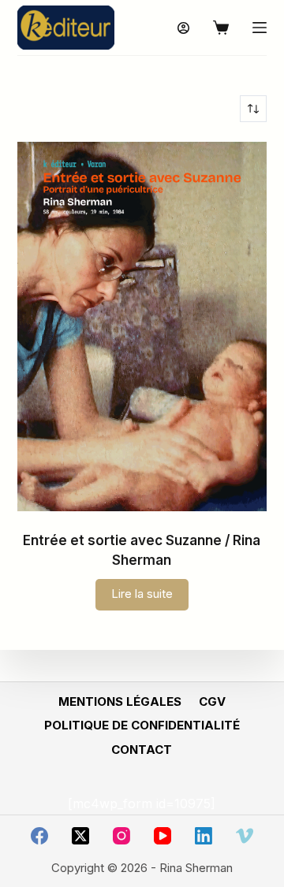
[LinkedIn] (203, 835)
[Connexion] (183, 28)
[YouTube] (162, 835)
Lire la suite (142, 593)
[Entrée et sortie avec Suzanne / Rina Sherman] (142, 326)
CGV (212, 701)
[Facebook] (39, 835)
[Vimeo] (244, 835)
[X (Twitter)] (80, 835)
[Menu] (259, 27)
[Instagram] (121, 835)
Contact (141, 749)
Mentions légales (119, 701)
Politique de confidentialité (142, 725)
